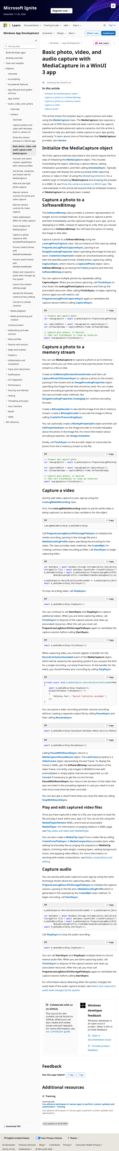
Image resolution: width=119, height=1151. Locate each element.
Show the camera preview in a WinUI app (83, 184)
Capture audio (51, 108)
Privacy (66, 1144)
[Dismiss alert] (113, 5)
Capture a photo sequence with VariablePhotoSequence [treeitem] (24, 238)
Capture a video (52, 105)
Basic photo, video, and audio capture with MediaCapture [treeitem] (24, 150)
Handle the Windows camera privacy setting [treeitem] (24, 295)
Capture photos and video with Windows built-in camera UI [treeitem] (22, 128)
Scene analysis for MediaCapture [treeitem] (21, 227)
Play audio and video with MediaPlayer (67, 830)
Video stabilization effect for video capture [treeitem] (24, 219)
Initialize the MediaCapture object (61, 93)
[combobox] (19, 46)
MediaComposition (81, 841)
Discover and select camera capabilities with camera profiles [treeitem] (23, 162)
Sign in (112, 25)
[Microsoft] (5, 25)
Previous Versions (27, 1144)
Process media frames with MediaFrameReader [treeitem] (23, 251)
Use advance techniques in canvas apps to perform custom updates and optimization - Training (78, 1105)
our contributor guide (58, 1031)
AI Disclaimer (8, 1144)
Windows (54, 43)
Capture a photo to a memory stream (63, 101)
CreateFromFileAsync (54, 841)
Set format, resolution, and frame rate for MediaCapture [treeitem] (24, 175)
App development (71, 43)
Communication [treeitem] (16, 325)
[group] (79, 327)
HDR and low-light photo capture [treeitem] (21, 185)
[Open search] (105, 25)
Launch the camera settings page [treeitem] (22, 286)
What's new (93, 33)
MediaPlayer (49, 826)
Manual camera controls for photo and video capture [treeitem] (24, 196)
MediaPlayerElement (94, 176)
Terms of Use (8, 1149)
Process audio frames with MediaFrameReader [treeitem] (23, 263)
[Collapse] (36, 40)
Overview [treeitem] (12, 73)
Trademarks (24, 1149)
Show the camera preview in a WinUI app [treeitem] (24, 139)
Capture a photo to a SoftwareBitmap (63, 97)
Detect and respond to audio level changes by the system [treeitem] (24, 275)
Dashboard (108, 33)
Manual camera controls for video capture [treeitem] (21, 208)
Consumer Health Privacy (88, 1144)
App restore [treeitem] (14, 98)
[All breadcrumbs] (44, 43)
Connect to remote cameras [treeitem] (22, 304)
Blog (41, 1144)
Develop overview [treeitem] (14, 58)
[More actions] (114, 43)
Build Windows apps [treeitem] (16, 52)
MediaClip (71, 837)
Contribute (54, 1144)
